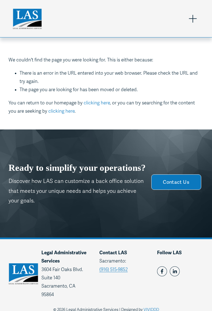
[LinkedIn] (175, 271)
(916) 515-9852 (113, 269)
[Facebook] (162, 271)
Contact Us (176, 182)
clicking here (97, 103)
